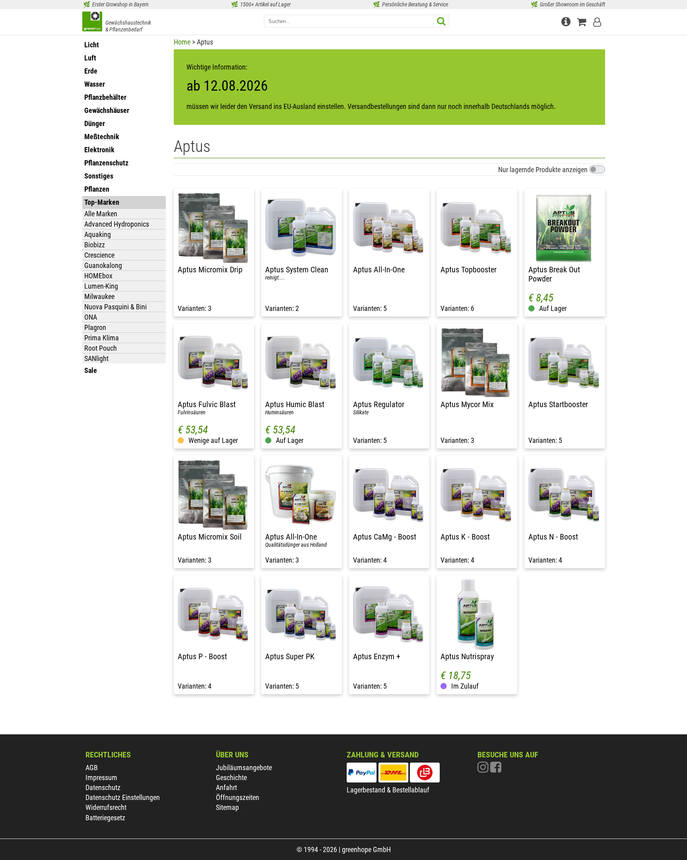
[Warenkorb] (583, 21)
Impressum (101, 777)
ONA (90, 317)
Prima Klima (101, 338)
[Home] (92, 22)
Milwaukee (99, 296)
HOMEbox (98, 276)
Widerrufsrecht (105, 807)
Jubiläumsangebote (244, 767)
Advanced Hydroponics (116, 224)
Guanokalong (103, 265)
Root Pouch (100, 348)
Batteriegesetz (105, 817)
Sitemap (227, 807)
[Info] (567, 21)
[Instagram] (483, 769)
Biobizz (94, 245)
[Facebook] (495, 769)
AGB (91, 767)
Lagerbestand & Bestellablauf (388, 790)
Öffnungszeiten (237, 797)
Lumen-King (101, 286)
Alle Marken (100, 214)
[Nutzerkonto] (598, 21)
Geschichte (231, 777)
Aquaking (97, 234)
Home (182, 42)
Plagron (95, 327)
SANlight (96, 358)
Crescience (99, 255)
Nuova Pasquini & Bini (115, 307)
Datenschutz (102, 787)
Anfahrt (226, 787)
